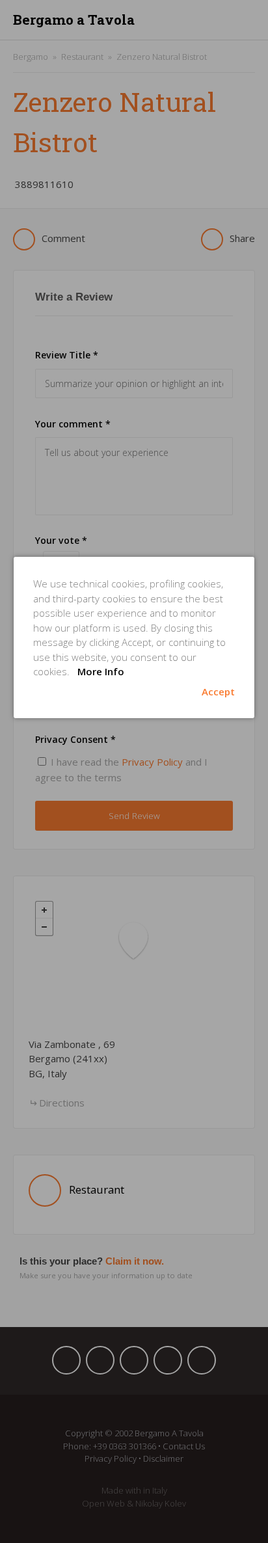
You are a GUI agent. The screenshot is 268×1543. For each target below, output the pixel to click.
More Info (100, 671)
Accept (218, 691)
